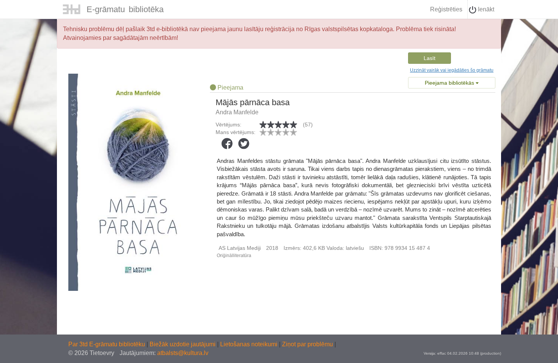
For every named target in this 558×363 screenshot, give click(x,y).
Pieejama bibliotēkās (450, 83)
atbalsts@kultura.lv (182, 353)
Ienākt (485, 9)
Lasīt (429, 58)
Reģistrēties (446, 9)
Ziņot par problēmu (307, 344)
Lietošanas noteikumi (249, 344)
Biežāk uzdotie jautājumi (183, 344)
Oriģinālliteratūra (234, 255)
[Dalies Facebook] (227, 143)
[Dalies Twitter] (243, 143)
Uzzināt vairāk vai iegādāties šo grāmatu (451, 70)
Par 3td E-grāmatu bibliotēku (107, 344)
